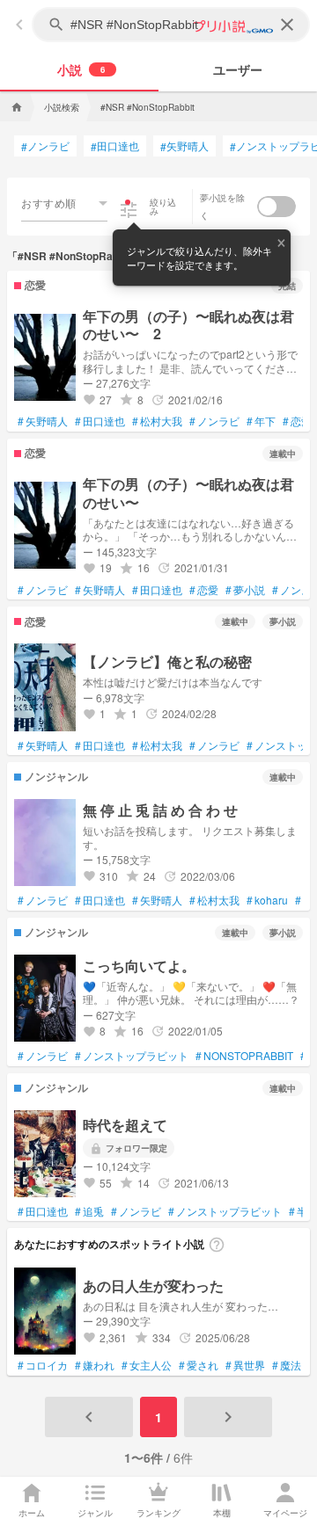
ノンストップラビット (131, 1056)
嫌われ (94, 1365)
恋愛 (297, 421)
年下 (261, 421)
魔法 (286, 1365)
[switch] (276, 206)
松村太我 (157, 745)
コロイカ (43, 1365)
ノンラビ (45, 146)
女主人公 (147, 1365)
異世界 (245, 1365)
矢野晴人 (184, 146)
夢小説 (245, 590)
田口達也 (115, 146)
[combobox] (64, 203)
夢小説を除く (222, 207)
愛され (198, 1365)
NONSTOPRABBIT (244, 1056)
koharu (267, 900)
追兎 (89, 1211)
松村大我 (157, 421)
